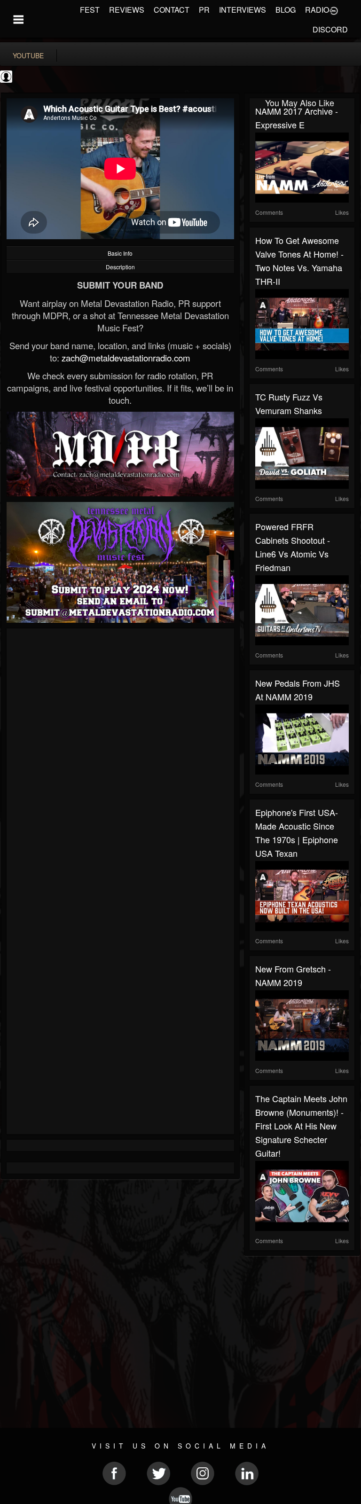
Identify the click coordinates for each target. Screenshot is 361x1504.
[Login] (333, 10)
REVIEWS (126, 9)
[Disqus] (120, 759)
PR (204, 9)
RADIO (317, 9)
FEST (90, 9)
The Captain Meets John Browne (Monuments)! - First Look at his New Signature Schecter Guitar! (301, 1125)
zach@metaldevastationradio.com (126, 358)
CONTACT (171, 9)
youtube (28, 55)
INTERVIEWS (242, 9)
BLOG (285, 9)
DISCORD (330, 29)
